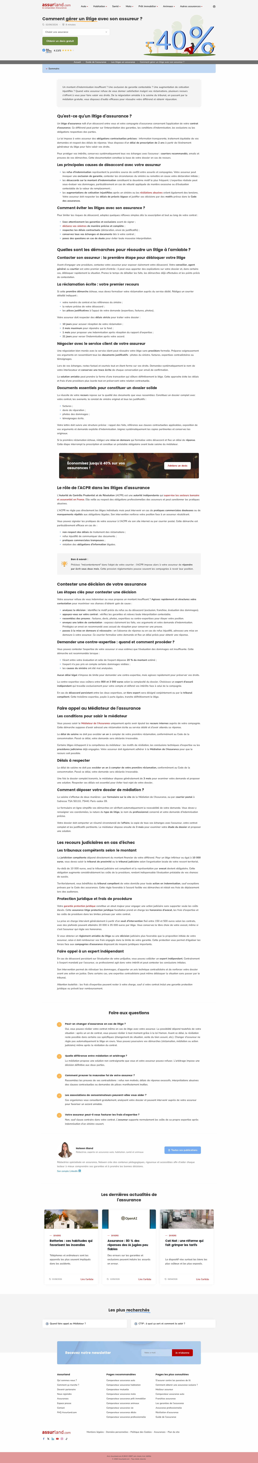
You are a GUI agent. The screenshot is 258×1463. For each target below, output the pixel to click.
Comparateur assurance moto (121, 1394)
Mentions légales (95, 1432)
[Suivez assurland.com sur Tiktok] (66, 1438)
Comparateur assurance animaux (122, 1403)
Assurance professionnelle (169, 1407)
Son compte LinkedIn (67, 1171)
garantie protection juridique (80, 906)
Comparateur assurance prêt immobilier (126, 1398)
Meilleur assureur (164, 1389)
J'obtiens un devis (177, 465)
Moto (128, 6)
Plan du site (174, 1432)
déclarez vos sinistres (74, 226)
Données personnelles (117, 1432)
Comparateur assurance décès (121, 1412)
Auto (83, 6)
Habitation (99, 6)
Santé (115, 6)
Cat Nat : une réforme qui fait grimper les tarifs (184, 1243)
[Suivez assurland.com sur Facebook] (43, 1438)
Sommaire (54, 68)
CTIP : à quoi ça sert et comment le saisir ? (162, 1323)
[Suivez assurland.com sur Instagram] (62, 1438)
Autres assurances (190, 6)
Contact (61, 1407)
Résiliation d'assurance (167, 1412)
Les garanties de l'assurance (170, 1403)
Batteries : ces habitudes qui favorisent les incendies (71, 1243)
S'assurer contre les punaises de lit (173, 1380)
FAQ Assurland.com (67, 1412)
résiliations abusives (151, 192)
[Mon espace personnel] (214, 6)
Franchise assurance (166, 1398)
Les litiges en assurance (123, 62)
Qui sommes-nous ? (67, 1380)
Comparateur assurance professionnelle (126, 1417)
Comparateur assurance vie (119, 1407)
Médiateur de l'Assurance (95, 723)
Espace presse (64, 1403)
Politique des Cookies (141, 1432)
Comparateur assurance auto (120, 1380)
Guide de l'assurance (96, 62)
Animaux (168, 6)
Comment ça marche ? (68, 1384)
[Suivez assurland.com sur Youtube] (57, 1438)
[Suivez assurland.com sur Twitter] (48, 1438)
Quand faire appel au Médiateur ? (68, 1323)
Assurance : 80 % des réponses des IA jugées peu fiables (128, 1245)
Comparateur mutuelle (117, 1389)
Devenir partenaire (66, 1389)
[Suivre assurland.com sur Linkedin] (52, 1438)
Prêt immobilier (147, 6)
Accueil (77, 62)
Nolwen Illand (84, 1148)
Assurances (63, 1398)
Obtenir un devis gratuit (60, 41)
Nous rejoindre (64, 1394)
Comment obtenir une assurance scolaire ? (177, 1384)
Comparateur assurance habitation (123, 1384)
